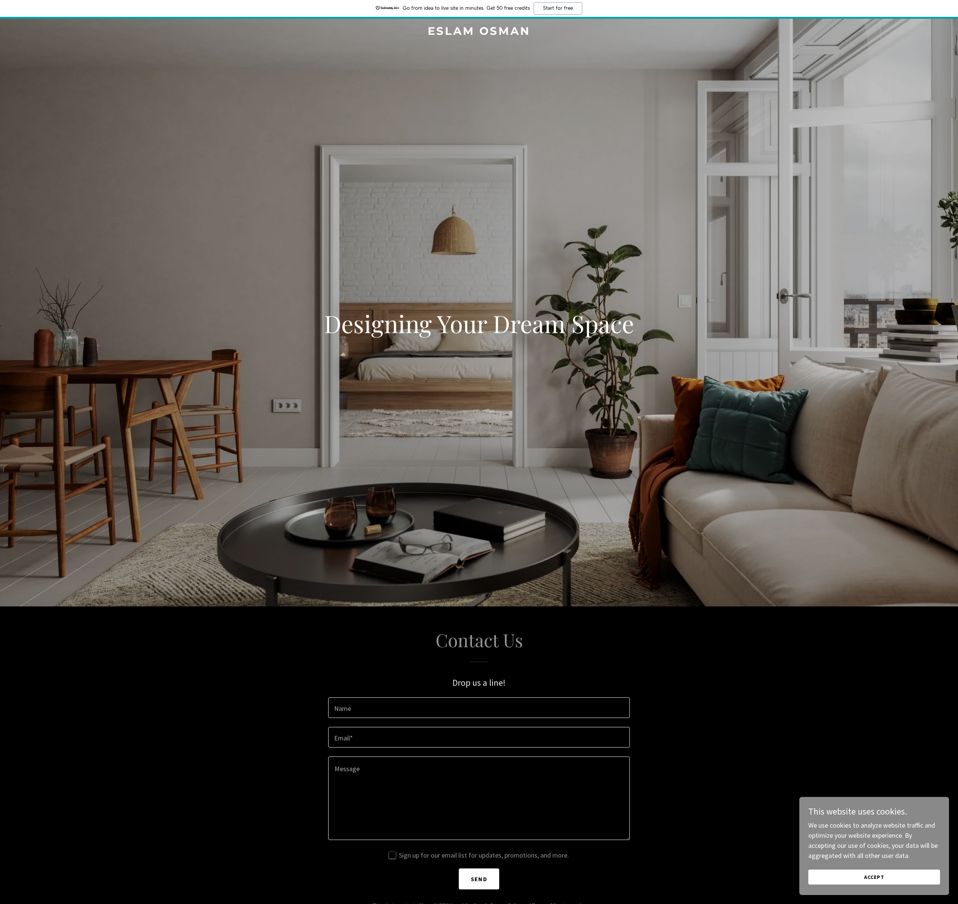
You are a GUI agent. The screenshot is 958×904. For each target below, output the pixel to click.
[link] (478, 32)
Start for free (558, 8)
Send (479, 879)
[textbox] (478, 707)
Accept (874, 877)
